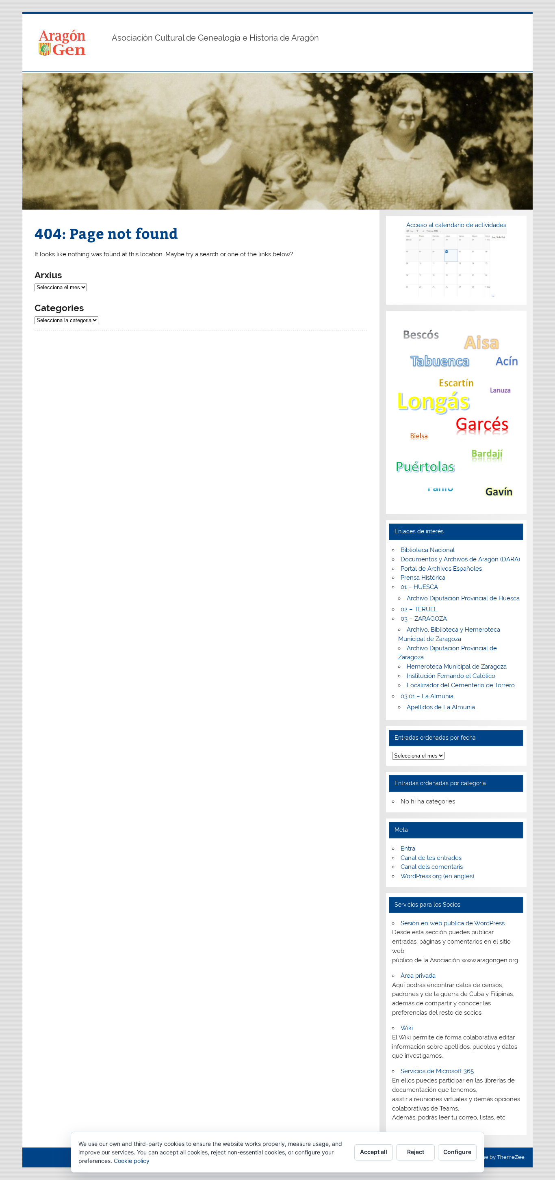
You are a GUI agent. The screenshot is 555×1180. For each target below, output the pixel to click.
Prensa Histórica (423, 577)
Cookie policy (132, 1160)
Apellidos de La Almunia (441, 707)
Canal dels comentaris (432, 866)
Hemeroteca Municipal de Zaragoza (457, 666)
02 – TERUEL (419, 609)
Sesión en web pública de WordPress (453, 923)
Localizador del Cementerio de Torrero (461, 685)
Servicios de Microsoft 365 (437, 1071)
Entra (408, 848)
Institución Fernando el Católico (451, 676)
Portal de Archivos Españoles (441, 568)
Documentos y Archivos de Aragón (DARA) (460, 559)
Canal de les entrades (431, 858)
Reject (415, 1151)
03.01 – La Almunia (427, 696)
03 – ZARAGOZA (424, 618)
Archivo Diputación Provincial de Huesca (463, 598)
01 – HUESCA (419, 587)
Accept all (373, 1151)
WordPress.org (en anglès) (437, 876)
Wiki (407, 1028)
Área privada (418, 975)
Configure (457, 1151)
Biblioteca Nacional (428, 550)
